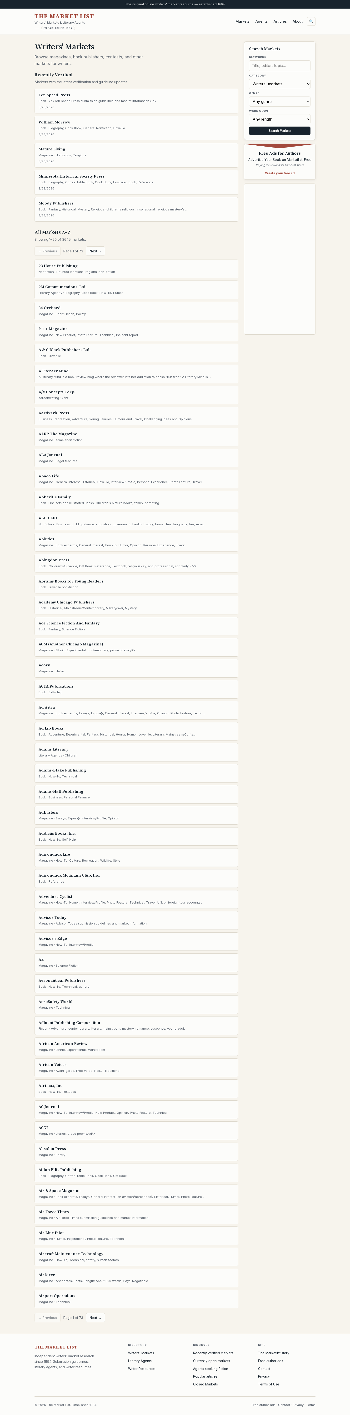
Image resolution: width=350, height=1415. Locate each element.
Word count (259, 110)
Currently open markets (211, 1361)
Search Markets (280, 131)
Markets (242, 21)
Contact (264, 1369)
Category (257, 75)
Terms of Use (268, 1384)
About (298, 21)
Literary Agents (140, 1361)
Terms (310, 1405)
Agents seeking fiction (210, 1369)
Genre (254, 93)
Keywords (257, 57)
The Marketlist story (273, 1353)
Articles (280, 21)
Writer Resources (141, 1369)
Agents (261, 21)
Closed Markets (205, 1384)
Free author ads (270, 1361)
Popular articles (205, 1376)
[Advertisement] (279, 259)
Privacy (264, 1376)
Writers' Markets (141, 1353)
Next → (96, 251)
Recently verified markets (213, 1353)
